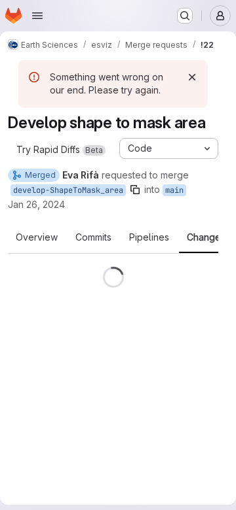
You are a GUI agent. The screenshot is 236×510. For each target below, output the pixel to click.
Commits (93, 237)
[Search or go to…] (185, 16)
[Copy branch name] (135, 189)
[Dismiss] (192, 77)
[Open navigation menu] (37, 15)
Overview (37, 237)
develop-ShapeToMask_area (68, 190)
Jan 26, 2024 (36, 204)
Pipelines (149, 237)
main (174, 190)
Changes (206, 237)
